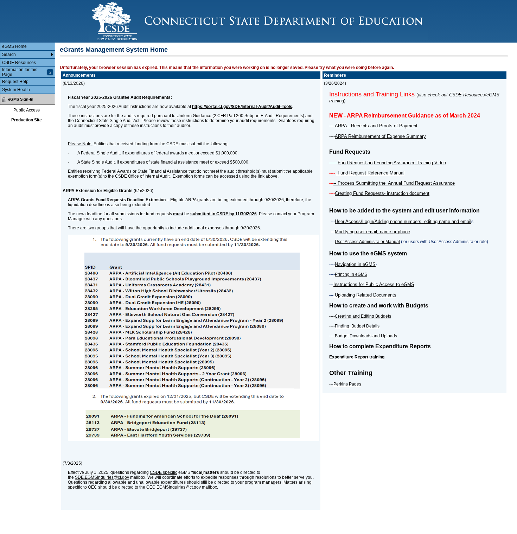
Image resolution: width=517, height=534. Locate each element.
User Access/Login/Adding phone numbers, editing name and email (403, 221)
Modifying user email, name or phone (372, 231)
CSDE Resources (19, 62)
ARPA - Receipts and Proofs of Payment (376, 125)
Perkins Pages (347, 384)
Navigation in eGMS (355, 264)
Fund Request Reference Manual (370, 173)
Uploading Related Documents (364, 295)
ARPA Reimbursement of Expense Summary (380, 136)
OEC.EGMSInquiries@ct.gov (173, 487)
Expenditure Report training (356, 357)
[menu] (27, 68)
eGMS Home (14, 46)
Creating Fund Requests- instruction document (382, 193)
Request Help (15, 81)
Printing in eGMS (351, 274)
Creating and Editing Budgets (363, 316)
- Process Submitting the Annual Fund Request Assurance (395, 183)
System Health (16, 89)
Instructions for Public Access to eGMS (373, 284)
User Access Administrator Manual (367, 241)
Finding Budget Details (357, 326)
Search (9, 54)
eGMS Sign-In (20, 99)
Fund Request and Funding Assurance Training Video (392, 162)
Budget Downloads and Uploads (366, 335)
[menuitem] (27, 47)
